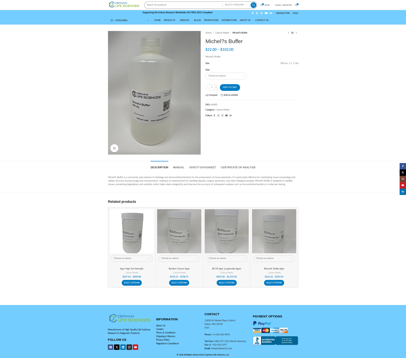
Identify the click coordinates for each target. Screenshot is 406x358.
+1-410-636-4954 (221, 335)
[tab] (159, 166)
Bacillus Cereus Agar (179, 268)
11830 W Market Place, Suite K (220, 321)
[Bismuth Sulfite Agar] (274, 231)
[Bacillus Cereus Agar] (179, 231)
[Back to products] (292, 33)
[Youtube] (135, 347)
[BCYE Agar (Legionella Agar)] (227, 231)
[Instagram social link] (261, 13)
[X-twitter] (116, 347)
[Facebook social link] (253, 13)
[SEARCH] (253, 5)
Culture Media (222, 33)
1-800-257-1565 (221, 341)
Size (207, 70)
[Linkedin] (123, 347)
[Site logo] (124, 5)
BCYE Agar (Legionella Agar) (226, 268)
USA (207, 328)
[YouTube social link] (266, 13)
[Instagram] (129, 347)
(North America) (238, 341)
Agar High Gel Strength (131, 268)
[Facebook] (110, 347)
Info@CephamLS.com (221, 348)
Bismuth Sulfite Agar (274, 268)
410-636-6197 (219, 345)
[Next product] (296, 33)
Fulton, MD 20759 (214, 324)
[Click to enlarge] (114, 148)
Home (208, 33)
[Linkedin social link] (271, 13)
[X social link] (257, 13)
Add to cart (230, 87)
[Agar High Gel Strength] (132, 231)
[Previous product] (289, 33)
